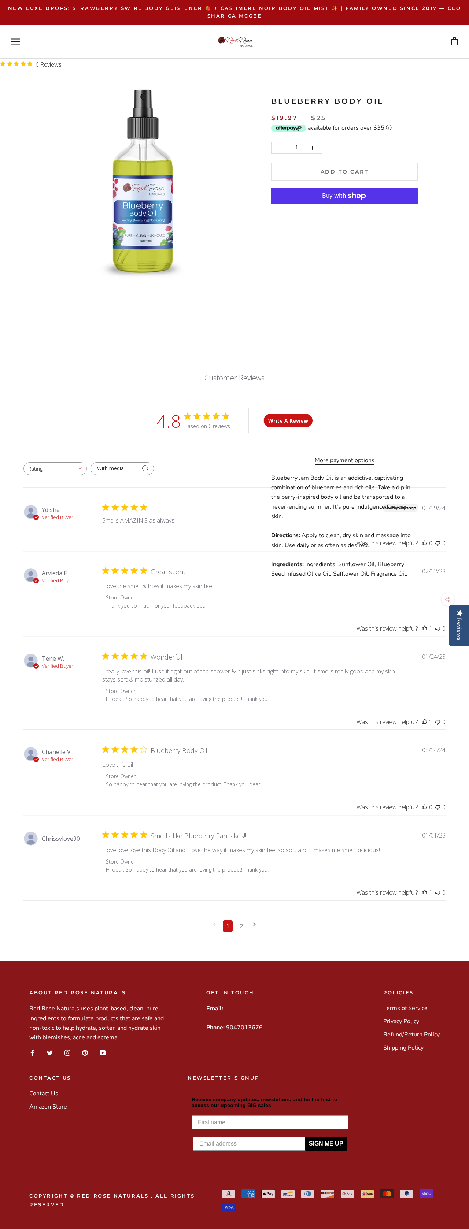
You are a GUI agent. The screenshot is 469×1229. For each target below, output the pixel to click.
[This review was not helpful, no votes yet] (437, 543)
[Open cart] (454, 41)
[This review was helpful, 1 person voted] (424, 628)
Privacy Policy (401, 1021)
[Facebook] (32, 1053)
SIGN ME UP (326, 1143)
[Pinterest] (85, 1053)
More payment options (344, 460)
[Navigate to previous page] (214, 924)
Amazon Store (48, 1107)
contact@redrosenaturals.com (264, 1009)
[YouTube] (103, 1053)
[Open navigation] (15, 41)
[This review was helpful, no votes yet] (424, 543)
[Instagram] (67, 1053)
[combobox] (55, 468)
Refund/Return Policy (411, 1035)
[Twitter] (50, 1053)
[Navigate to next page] (254, 924)
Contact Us (43, 1093)
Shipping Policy (403, 1048)
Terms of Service (405, 1008)
